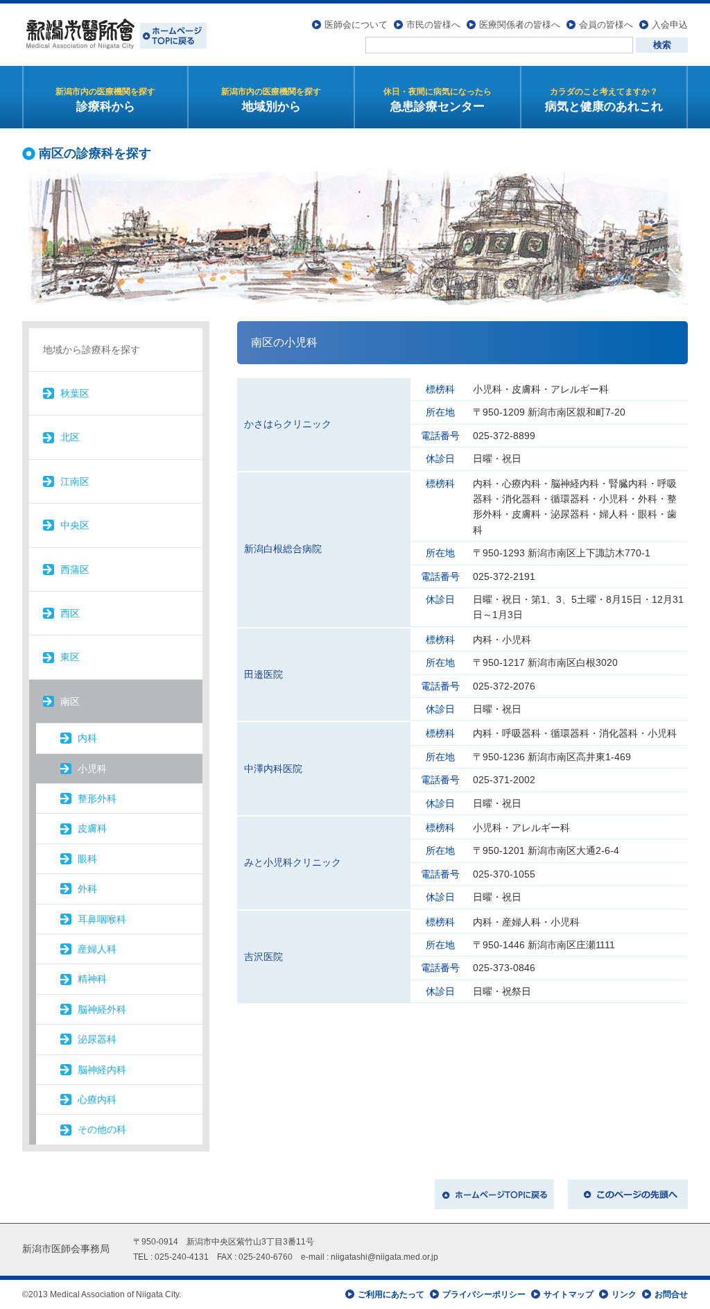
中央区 (74, 525)
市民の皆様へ (433, 24)
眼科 (87, 858)
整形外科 (97, 798)
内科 (87, 738)
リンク (624, 1294)
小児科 (92, 768)
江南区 (74, 481)
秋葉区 (74, 393)
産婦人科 (97, 949)
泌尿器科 (97, 1039)
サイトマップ (569, 1294)
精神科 (92, 978)
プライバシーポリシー (484, 1294)
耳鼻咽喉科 (102, 919)
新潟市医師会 (114, 34)
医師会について (356, 24)
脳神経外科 (102, 1009)
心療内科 (97, 1099)
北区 (70, 437)
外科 (87, 888)
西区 (70, 613)
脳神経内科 (102, 1069)
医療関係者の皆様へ (519, 24)
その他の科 (102, 1129)
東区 (70, 656)
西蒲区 (74, 569)
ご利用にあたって (391, 1294)
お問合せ (671, 1294)
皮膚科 (92, 828)
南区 (70, 701)
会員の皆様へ (606, 24)
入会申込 (670, 24)
